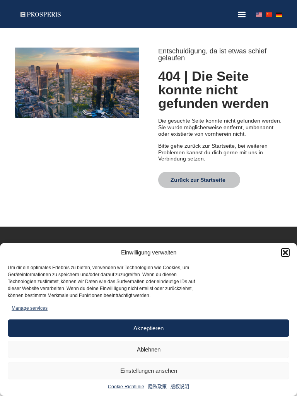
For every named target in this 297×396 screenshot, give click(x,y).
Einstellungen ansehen (148, 370)
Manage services (30, 308)
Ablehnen (148, 349)
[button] (285, 252)
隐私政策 (157, 386)
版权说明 (180, 386)
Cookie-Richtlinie (126, 386)
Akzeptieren (148, 328)
